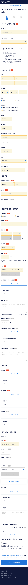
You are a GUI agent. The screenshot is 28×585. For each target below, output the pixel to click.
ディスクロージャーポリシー (8, 577)
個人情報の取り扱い (6, 573)
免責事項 (3, 571)
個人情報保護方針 (5, 575)
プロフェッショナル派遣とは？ (8, 534)
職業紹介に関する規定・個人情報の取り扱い (12, 555)
